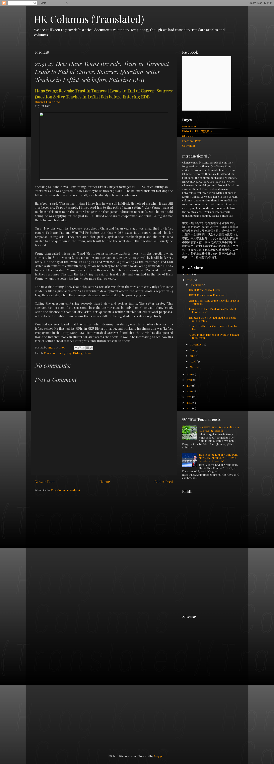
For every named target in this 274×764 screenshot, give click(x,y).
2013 (189, 408)
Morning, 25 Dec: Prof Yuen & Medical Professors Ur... (212, 310)
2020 (190, 279)
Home (104, 481)
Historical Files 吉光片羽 (197, 131)
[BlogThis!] (80, 348)
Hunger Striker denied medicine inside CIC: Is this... (212, 319)
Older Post (163, 481)
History (77, 353)
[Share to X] (84, 348)
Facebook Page (191, 140)
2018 (189, 379)
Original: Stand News (47, 102)
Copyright (188, 145)
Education (50, 353)
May (193, 355)
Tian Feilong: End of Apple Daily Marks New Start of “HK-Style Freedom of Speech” (218, 458)
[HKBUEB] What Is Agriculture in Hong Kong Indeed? (219, 428)
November (197, 344)
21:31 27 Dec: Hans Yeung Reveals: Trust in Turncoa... (214, 302)
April (193, 361)
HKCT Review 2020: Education (207, 295)
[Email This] (76, 348)
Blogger (159, 756)
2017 (189, 385)
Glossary (187, 136)
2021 (189, 274)
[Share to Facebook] (87, 348)
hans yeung (65, 353)
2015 (189, 396)
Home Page (189, 126)
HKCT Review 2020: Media (204, 290)
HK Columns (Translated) (89, 18)
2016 (189, 391)
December (196, 284)
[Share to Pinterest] (91, 348)
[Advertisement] (212, 521)
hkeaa (87, 353)
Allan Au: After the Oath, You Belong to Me (213, 327)
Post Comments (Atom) (65, 490)
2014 (189, 402)
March (194, 367)
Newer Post (45, 481)
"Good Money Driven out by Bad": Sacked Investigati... (214, 336)
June (193, 350)
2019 (189, 374)
